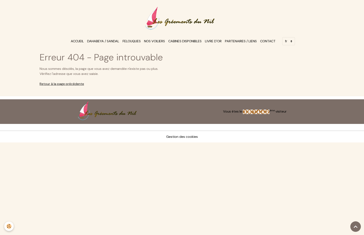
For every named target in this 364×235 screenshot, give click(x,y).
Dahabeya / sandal (103, 41)
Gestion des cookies (182, 136)
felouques (132, 41)
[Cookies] (9, 226)
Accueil (77, 41)
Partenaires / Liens (241, 41)
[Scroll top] (355, 226)
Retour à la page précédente (62, 84)
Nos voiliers (154, 41)
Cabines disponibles (185, 41)
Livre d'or (213, 41)
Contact (268, 41)
